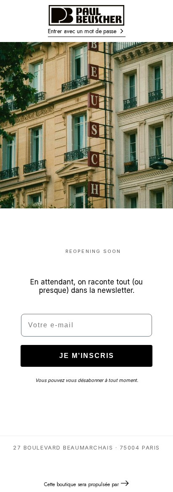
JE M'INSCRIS (86, 355)
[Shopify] (125, 484)
